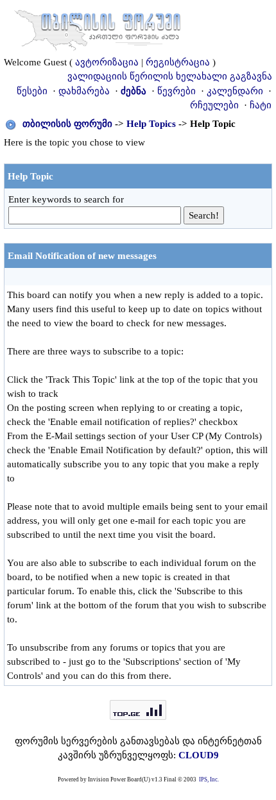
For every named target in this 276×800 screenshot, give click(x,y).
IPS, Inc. (209, 779)
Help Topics (151, 124)
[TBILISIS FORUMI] (97, 27)
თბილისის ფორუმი (67, 124)
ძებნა (133, 91)
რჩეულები (214, 105)
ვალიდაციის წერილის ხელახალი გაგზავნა (169, 76)
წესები (32, 91)
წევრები (176, 91)
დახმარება (84, 91)
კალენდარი (235, 91)
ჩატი (261, 105)
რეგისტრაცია (178, 62)
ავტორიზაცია (107, 62)
